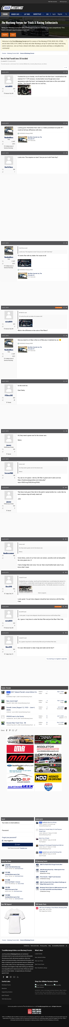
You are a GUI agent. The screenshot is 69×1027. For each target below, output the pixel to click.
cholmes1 (9, 712)
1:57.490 (7, 872)
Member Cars (15, 14)
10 (46, 716)
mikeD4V (61, 717)
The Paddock (42, 841)
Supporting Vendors (7, 992)
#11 (66, 539)
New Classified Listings (41, 968)
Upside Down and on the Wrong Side (50, 852)
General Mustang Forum (26, 696)
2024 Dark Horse (19, 868)
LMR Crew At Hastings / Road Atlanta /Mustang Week (53, 907)
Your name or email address (10, 823)
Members (4, 988)
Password (5, 830)
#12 (66, 572)
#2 (66, 123)
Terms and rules (35, 945)
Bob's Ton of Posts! (44, 838)
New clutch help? (12, 701)
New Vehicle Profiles (40, 957)
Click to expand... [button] (42, 593)
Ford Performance (33, 1018)
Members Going (45, 873)
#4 (66, 243)
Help (49, 945)
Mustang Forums (26, 950)
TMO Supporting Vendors (45, 911)
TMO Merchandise (52, 1)
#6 (66, 335)
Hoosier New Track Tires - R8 (16, 723)
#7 (66, 381)
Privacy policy (43, 945)
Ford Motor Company (19, 1016)
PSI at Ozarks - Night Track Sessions (50, 877)
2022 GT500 (21, 883)
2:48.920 (7, 865)
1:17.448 (7, 880)
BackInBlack (9, 696)
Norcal (9, 454)
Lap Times (27, 14)
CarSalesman (9, 718)
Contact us (26, 945)
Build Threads (42, 855)
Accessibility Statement (58, 945)
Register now (23, 848)
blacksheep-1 (60, 708)
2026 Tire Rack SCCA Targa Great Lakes (51, 864)
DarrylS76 (8, 703)
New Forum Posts (39, 964)
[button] (20, 14)
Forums (5, 14)
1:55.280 (7, 887)
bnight (62, 702)
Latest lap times (6, 861)
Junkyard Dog (9, 725)
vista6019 (4, 61)
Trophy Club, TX (9, 593)
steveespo (61, 724)
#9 (66, 459)
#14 (66, 633)
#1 (66, 72)
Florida (9, 402)
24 (46, 722)
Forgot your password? (9, 837)
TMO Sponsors (63, 1)
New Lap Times (39, 960)
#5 (66, 307)
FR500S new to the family (15, 716)
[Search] (66, 14)
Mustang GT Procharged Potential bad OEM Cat (51, 845)
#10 (66, 487)
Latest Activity (38, 953)
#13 (66, 606)
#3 (66, 153)
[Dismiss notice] (66, 41)
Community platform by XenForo (22, 1006)
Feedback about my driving (48, 822)
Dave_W (62, 693)
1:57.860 (7, 895)
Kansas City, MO (9, 93)
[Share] (64, 72)
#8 (66, 431)
